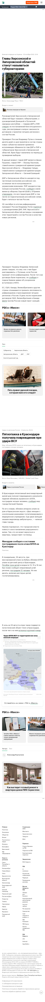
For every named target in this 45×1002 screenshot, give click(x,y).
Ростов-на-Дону (6, 896)
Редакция (25, 878)
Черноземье (6, 904)
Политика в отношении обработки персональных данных (21, 989)
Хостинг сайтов (24, 905)
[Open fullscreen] (39, 637)
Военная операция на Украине (12, 54)
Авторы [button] (4, 748)
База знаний (5, 849)
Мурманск (5, 911)
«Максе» (34, 702)
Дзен (23, 839)
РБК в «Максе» (11, 307)
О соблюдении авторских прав (12, 983)
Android (24, 941)
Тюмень (4, 901)
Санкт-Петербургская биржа (33, 975)
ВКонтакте (25, 831)
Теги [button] (3, 344)
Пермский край (6, 894)
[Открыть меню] (41, 2)
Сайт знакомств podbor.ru (25, 915)
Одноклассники (27, 834)
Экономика (5, 832)
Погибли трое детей (10, 564)
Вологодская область (6, 879)
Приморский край (6, 915)
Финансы (5, 844)
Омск (3, 873)
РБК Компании (25, 920)
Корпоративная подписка (27, 854)
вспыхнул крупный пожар (30, 630)
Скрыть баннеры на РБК (27, 847)
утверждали (7, 193)
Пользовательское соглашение (12, 986)
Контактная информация (25, 874)
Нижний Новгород (5, 890)
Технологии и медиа (6, 840)
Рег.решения (25, 909)
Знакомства (25, 911)
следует (5, 126)
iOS (23, 939)
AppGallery (25, 944)
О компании (25, 870)
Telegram (25, 836)
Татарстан (5, 899)
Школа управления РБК (25, 928)
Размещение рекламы (25, 881)
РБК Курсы (25, 924)
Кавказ (4, 906)
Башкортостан (6, 876)
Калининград (6, 883)
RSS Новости (26, 862)
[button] (14, 325)
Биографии (5, 846)
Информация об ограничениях (12, 981)
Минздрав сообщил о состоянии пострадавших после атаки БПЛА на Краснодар (20, 544)
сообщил (30, 188)
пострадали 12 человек (20, 570)
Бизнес (4, 837)
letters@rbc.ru (34, 970)
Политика (5, 550)
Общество (5, 835)
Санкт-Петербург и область (6, 864)
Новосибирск (6, 871)
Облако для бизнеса (24, 894)
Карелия (4, 909)
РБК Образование (6, 852)
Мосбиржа (20, 975)
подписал (37, 206)
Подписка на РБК (27, 850)
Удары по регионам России (11, 430)
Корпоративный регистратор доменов (25, 900)
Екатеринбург (6, 868)
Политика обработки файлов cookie (14, 991)
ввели (4, 300)
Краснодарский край (7, 886)
